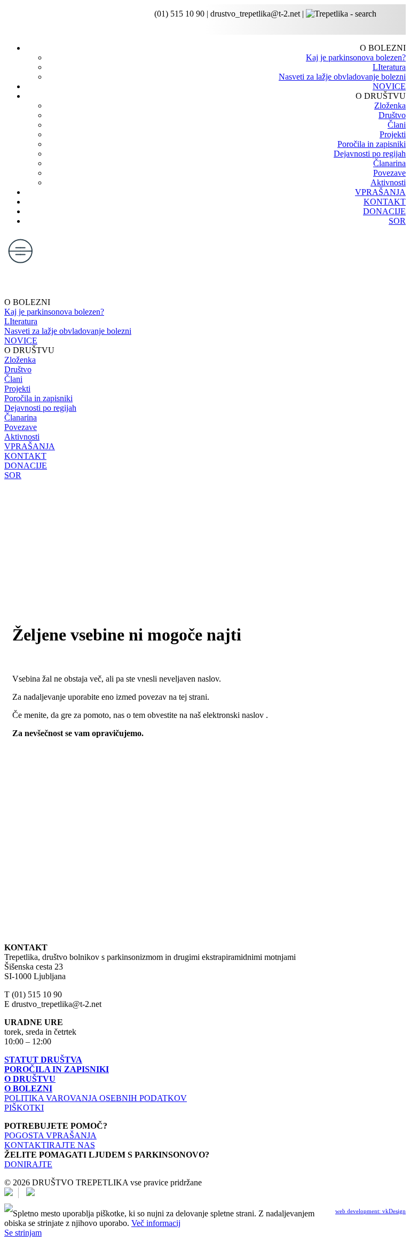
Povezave (389, 172)
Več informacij (155, 1223)
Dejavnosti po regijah (370, 153)
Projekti (393, 134)
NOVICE (389, 86)
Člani (397, 124)
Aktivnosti (388, 182)
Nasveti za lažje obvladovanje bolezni (342, 76)
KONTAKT (385, 201)
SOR (397, 220)
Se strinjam (23, 1232)
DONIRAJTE (28, 1164)
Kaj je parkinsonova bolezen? (356, 57)
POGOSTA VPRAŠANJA (50, 1135)
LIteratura (389, 67)
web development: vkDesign (370, 1211)
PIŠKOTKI (24, 1107)
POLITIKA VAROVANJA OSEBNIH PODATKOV (95, 1098)
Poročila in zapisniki (371, 144)
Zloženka (390, 105)
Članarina (389, 163)
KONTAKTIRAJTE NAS (49, 1145)
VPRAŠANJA (380, 192)
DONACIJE (384, 211)
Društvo (392, 115)
